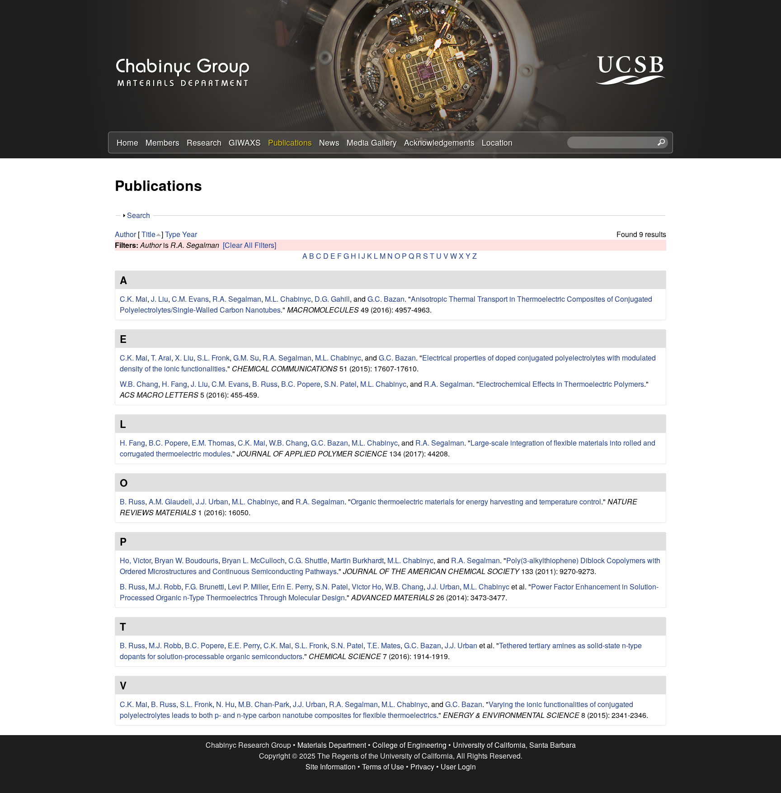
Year (189, 234)
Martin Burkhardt (357, 560)
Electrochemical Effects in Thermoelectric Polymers (561, 384)
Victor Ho (366, 586)
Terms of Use (383, 766)
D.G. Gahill (332, 299)
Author (125, 234)
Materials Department (331, 745)
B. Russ (265, 384)
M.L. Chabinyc (288, 299)
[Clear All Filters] (249, 245)
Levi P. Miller (248, 586)
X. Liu (184, 357)
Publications (290, 142)
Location (497, 142)
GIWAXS (245, 142)
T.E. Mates (383, 645)
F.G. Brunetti (204, 586)
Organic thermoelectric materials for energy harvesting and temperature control (476, 501)
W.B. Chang (139, 384)
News (329, 142)
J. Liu (159, 299)
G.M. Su (246, 357)
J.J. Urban (212, 501)
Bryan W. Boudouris (186, 560)
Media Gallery (372, 142)
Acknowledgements (439, 142)
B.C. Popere (300, 384)
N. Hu (225, 704)
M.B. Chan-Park (263, 704)
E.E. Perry (244, 645)
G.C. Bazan (386, 299)
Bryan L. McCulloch (253, 560)
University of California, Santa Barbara (514, 745)
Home (127, 142)
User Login (458, 766)
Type (172, 234)
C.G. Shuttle (307, 560)
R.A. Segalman (236, 299)
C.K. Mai (133, 299)
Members (162, 142)
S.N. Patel (340, 384)
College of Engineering (409, 745)
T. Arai (161, 357)
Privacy (422, 766)
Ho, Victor (135, 560)
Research (204, 142)
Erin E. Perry (292, 586)
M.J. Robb (165, 586)
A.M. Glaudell (170, 501)
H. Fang (174, 384)
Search (138, 215)
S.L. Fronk (213, 357)
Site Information (331, 766)
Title (148, 234)
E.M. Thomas (213, 442)
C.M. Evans (190, 299)
